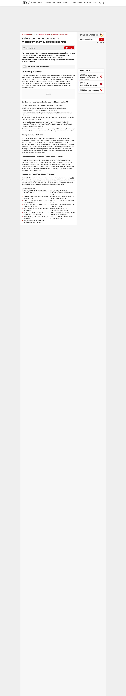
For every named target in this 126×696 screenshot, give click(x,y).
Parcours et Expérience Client (89, 90)
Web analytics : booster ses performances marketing (89, 84)
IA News (34, 3)
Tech (40, 3)
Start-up (66, 3)
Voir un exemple (100, 42)
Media (59, 3)
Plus (94, 3)
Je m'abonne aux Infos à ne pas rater (38, 66)
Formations (85, 71)
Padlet (72, 178)
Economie (87, 3)
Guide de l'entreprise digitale (47, 34)
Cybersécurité (77, 3)
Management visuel (62, 34)
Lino (23, 180)
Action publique (49, 3)
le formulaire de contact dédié (45, 162)
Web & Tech (28, 34)
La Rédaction (30, 47)
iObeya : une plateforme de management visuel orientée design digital (61, 192)
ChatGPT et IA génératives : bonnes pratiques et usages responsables (89, 77)
